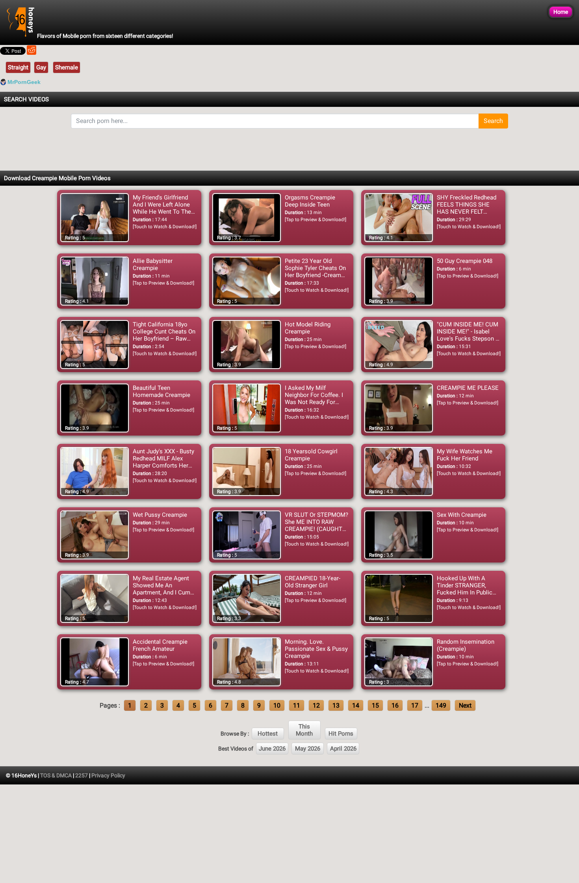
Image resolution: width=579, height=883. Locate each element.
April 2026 (343, 748)
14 (355, 705)
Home (560, 12)
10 (276, 705)
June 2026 (272, 748)
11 (296, 705)
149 (441, 705)
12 (316, 705)
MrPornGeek (24, 82)
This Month (304, 730)
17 (414, 705)
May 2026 (307, 748)
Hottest (268, 733)
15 (375, 705)
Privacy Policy (108, 775)
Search (493, 121)
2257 (81, 775)
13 (336, 705)
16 (395, 705)
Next (465, 705)
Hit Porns (340, 733)
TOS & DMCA (56, 775)
